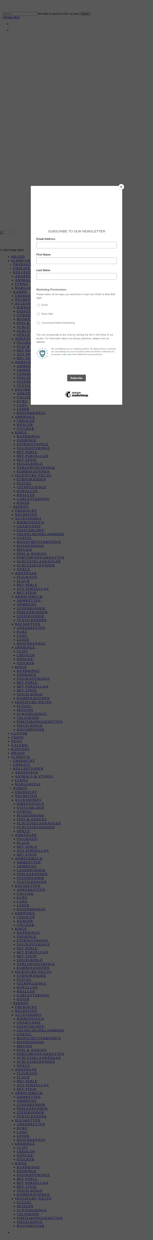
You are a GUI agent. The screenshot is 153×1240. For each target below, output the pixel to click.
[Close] (121, 187)
